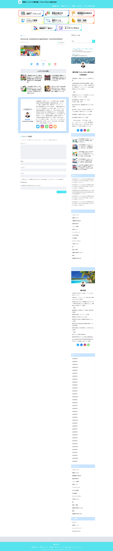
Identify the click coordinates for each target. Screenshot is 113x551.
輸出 (73, 255)
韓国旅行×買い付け (76, 258)
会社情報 (73, 6)
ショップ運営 (75, 226)
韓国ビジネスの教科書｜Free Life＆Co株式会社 (39, 2)
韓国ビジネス (75, 217)
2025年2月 (74, 376)
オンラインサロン (76, 240)
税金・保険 (75, 249)
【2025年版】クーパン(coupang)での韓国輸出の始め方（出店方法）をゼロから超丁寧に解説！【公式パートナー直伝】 (83, 180)
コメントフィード (76, 528)
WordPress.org (76, 531)
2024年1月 (74, 394)
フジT (80, 182)
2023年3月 (74, 411)
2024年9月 (74, 382)
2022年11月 (75, 420)
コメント (23, 143)
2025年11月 (75, 367)
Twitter (38, 128)
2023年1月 (74, 417)
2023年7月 (74, 405)
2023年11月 (75, 396)
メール (23, 167)
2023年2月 (74, 414)
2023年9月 (74, 399)
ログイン (74, 522)
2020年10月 (75, 458)
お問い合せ (79, 6)
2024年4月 (74, 388)
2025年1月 (74, 379)
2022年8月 (74, 426)
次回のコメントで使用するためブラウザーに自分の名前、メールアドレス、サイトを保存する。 (43, 179)
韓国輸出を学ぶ (56, 6)
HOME (57, 544)
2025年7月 (74, 373)
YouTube (50, 128)
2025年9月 (74, 370)
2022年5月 (74, 435)
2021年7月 (74, 452)
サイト (22, 173)
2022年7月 (74, 429)
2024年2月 (74, 391)
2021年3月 (74, 455)
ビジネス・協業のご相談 (89, 6)
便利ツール (75, 229)
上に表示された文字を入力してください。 (31, 185)
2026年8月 (74, 358)
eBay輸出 (74, 238)
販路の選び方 (75, 223)
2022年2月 (74, 443)
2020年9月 (74, 461)
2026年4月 (74, 361)
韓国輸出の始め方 (76, 220)
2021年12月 (75, 446)
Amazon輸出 (75, 235)
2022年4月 (74, 437)
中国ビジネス (75, 243)
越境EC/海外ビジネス (77, 252)
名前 (22, 161)
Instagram (42, 128)
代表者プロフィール (65, 6)
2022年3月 (74, 440)
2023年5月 (74, 408)
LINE (46, 128)
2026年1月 (74, 364)
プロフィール (75, 215)
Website (55, 128)
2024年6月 (74, 385)
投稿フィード (75, 525)
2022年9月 (74, 423)
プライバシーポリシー (77, 547)
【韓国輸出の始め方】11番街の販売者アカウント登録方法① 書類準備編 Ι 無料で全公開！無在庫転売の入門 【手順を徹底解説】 (83, 192)
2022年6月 (74, 432)
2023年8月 (74, 402)
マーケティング (76, 232)
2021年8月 (74, 449)
